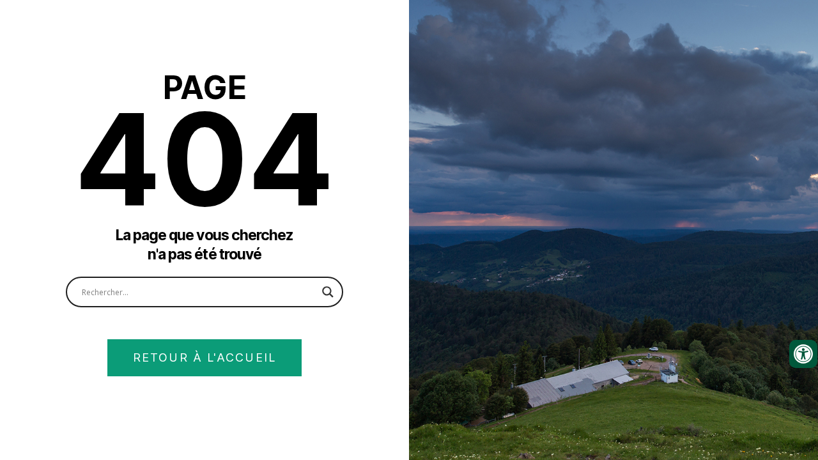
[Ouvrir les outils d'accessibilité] (803, 354)
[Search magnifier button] (328, 292)
